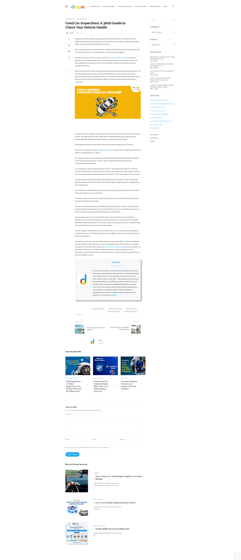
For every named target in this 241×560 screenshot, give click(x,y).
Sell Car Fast (161, 107)
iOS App (152, 141)
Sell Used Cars (154, 100)
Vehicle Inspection (81, 19)
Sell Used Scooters (168, 103)
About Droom (95, 6)
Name (67, 439)
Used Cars (153, 110)
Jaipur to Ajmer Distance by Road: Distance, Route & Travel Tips (160, 79)
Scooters (161, 121)
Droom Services (70, 19)
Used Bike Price (164, 114)
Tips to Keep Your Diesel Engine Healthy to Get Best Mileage (118, 477)
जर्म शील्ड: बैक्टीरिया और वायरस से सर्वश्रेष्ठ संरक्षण (112, 529)
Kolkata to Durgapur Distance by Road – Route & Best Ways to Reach (162, 86)
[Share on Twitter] (69, 45)
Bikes (155, 121)
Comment (68, 414)
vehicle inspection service (130, 311)
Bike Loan (159, 117)
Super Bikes (168, 121)
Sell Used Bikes (164, 100)
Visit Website (154, 134)
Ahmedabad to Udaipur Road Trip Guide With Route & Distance (162, 58)
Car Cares (124, 378)
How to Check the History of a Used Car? (96, 328)
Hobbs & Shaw (155, 128)
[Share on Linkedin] (69, 57)
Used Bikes (153, 107)
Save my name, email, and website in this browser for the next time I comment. (88, 447)
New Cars (153, 124)
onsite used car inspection (115, 308)
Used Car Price (154, 114)
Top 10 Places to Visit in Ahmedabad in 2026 (162, 72)
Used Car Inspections (131, 308)
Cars (151, 121)
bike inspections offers (98, 308)
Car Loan (152, 117)
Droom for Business (108, 6)
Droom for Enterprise (125, 6)
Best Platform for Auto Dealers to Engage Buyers (120, 328)
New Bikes (160, 124)
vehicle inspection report (113, 311)
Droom (71, 33)
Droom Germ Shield (99, 525)
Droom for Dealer (140, 6)
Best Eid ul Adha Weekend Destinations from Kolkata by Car (162, 65)
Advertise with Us (154, 6)
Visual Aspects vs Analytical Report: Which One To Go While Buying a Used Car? (101, 386)
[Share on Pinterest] (69, 51)
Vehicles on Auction (156, 103)
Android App (154, 138)
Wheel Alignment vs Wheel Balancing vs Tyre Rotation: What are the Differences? (74, 386)
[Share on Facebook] (69, 39)
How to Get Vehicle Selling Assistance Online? (115, 503)
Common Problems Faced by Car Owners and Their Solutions (129, 385)
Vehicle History (98, 378)
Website (122, 439)
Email (95, 439)
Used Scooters (161, 110)
